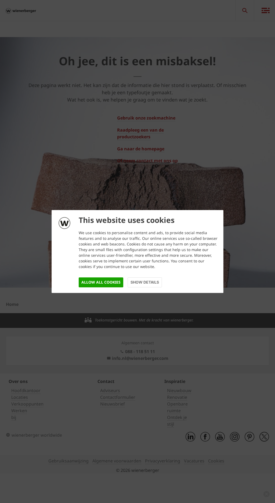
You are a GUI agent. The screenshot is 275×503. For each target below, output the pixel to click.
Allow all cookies (101, 282)
